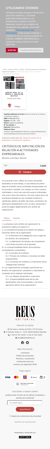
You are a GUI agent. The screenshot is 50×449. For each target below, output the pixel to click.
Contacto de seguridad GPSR (25, 364)
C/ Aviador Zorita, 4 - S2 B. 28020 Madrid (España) (26, 332)
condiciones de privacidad (30, 416)
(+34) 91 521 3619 (17, 335)
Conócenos (25, 353)
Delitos (21, 69)
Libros (5, 69)
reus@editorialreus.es (26, 338)
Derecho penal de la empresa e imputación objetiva (21, 139)
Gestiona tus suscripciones (25, 422)
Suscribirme (25, 409)
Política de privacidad (25, 356)
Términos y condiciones (25, 359)
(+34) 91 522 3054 (34, 335)
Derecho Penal (13, 69)
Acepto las (26, 416)
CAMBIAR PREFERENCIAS (30, 50)
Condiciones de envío (25, 361)
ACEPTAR (12, 50)
